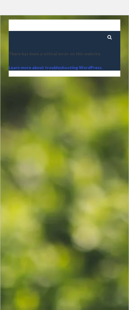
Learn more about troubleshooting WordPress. (56, 67)
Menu (94, 26)
